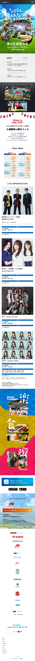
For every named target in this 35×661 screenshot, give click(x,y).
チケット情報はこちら (5, 234)
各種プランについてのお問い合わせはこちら (12, 516)
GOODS (4, 645)
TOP (3, 637)
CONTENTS (4, 643)
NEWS (4, 639)
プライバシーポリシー (17, 656)
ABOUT (4, 641)
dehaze (32, 2)
